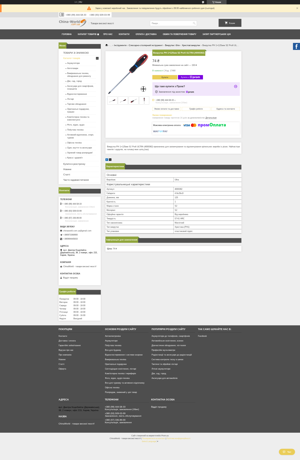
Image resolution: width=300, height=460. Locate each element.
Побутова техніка (75, 130)
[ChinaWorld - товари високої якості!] (73, 23)
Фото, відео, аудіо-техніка (117, 378)
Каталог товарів (87, 34)
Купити (165, 77)
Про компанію (65, 355)
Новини (67, 169)
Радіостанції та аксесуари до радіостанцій (172, 355)
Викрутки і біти (172, 45)
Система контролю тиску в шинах (167, 359)
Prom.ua (165, 436)
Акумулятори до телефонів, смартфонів (171, 336)
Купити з (185, 77)
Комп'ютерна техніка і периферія (120, 373)
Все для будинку (113, 350)
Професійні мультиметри (163, 350)
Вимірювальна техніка (115, 359)
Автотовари (72, 68)
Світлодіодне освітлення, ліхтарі (120, 369)
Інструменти (120, 45)
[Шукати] (194, 23)
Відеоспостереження (77, 94)
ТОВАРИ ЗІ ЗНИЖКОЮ (76, 52)
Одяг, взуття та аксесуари (79, 148)
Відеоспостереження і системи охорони (123, 355)
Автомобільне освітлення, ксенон (167, 341)
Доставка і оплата (67, 341)
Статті (66, 174)
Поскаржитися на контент (153, 438)
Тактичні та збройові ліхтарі (165, 364)
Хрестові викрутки (191, 45)
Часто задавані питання (76, 180)
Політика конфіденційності (178, 438)
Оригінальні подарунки (116, 364)
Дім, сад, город (74, 81)
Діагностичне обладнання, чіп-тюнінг (169, 345)
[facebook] (106, 160)
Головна (67, 34)
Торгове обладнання (76, 104)
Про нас (107, 34)
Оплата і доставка (146, 34)
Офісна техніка (74, 143)
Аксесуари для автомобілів (165, 378)
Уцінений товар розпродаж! (80, 153)
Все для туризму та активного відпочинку (125, 383)
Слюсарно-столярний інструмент (146, 45)
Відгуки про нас (66, 350)
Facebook (202, 336)
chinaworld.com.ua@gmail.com (77, 231)
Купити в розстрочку (74, 164)
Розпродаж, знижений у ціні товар (121, 392)
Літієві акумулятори (161, 369)
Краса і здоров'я (74, 158)
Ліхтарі (70, 99)
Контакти (124, 34)
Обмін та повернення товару (179, 34)
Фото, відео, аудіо (75, 125)
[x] (110, 160)
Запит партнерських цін (216, 34)
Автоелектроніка (113, 336)
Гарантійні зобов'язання (70, 345)
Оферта (62, 369)
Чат (289, 452)
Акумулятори (73, 63)
